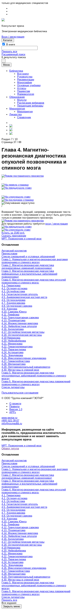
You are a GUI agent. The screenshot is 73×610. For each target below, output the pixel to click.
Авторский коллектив (14, 250)
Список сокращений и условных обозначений (28, 256)
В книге (10, 44)
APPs (12, 412)
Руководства (24, 76)
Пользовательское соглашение (20, 392)
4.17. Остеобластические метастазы (23, 332)
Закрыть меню (11, 606)
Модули (21, 99)
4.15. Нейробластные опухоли (19, 326)
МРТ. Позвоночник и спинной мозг (22, 238)
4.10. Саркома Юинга (14, 311)
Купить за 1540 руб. (13, 232)
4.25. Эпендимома (12, 355)
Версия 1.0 (15, 409)
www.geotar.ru (9, 417)
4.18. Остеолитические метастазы (22, 334)
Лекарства (15, 114)
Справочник (24, 117)
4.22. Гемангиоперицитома (17, 346)
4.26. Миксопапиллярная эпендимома (24, 358)
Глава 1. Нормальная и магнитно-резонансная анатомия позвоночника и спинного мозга (35, 261)
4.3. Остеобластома (13, 291)
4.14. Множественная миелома (20, 323)
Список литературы (13, 387)
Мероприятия (17, 108)
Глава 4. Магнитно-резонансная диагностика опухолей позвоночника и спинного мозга (34, 281)
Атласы (21, 88)
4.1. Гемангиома (11, 285)
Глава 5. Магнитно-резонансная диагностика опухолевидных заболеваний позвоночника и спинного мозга (34, 375)
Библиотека (16, 70)
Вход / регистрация (13, 36)
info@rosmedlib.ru (12, 423)
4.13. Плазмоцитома (13, 320)
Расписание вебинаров (30, 102)
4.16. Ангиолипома (13, 329)
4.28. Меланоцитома (14, 364)
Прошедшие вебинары (30, 105)
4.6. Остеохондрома (13, 300)
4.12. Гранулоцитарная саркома (20, 317)
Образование (17, 97)
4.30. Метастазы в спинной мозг (20, 369)
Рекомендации (25, 79)
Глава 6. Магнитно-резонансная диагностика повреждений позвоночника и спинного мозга (36, 383)
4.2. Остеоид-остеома (14, 288)
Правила (14, 406)
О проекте (15, 403)
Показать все (9, 51)
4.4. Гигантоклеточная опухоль (20, 294)
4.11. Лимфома (10, 314)
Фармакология (25, 94)
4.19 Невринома (11, 337)
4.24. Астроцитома (12, 352)
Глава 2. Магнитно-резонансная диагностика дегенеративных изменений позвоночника (28, 267)
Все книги (23, 73)
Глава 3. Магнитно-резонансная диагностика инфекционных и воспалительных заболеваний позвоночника (29, 274)
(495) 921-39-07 (10, 420)
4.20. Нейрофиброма (14, 340)
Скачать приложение (14, 235)
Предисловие (9, 253)
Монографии (24, 82)
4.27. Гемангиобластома (16, 361)
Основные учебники (28, 85)
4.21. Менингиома (12, 343)
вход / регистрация (56, 223)
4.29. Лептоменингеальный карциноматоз (26, 366)
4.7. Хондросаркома (13, 303)
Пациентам (23, 91)
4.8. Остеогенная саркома (17, 305)
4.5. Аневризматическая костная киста (24, 297)
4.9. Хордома (9, 308)
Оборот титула (10, 448)
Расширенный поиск (13, 54)
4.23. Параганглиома (14, 349)
